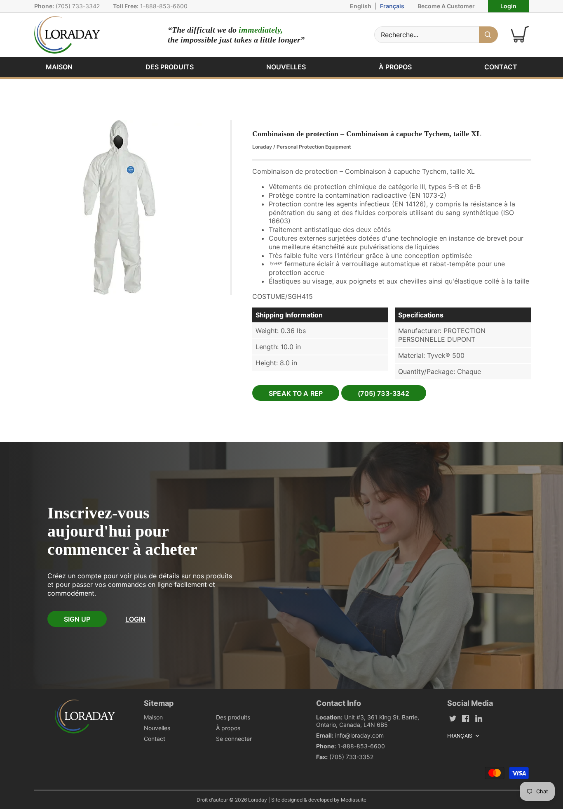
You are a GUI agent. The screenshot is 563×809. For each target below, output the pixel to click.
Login (508, 5)
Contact (154, 738)
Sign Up (77, 619)
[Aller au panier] (520, 34)
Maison (153, 717)
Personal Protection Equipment (314, 147)
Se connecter (234, 738)
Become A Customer (446, 5)
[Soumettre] (488, 34)
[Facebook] (465, 718)
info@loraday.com (359, 735)
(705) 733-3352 (351, 756)
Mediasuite (353, 800)
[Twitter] (452, 718)
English (360, 5)
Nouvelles (157, 727)
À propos (228, 727)
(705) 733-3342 (78, 5)
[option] (119, 207)
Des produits (233, 717)
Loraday (262, 147)
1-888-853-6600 (164, 5)
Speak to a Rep (296, 393)
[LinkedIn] (478, 718)
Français (392, 5)
